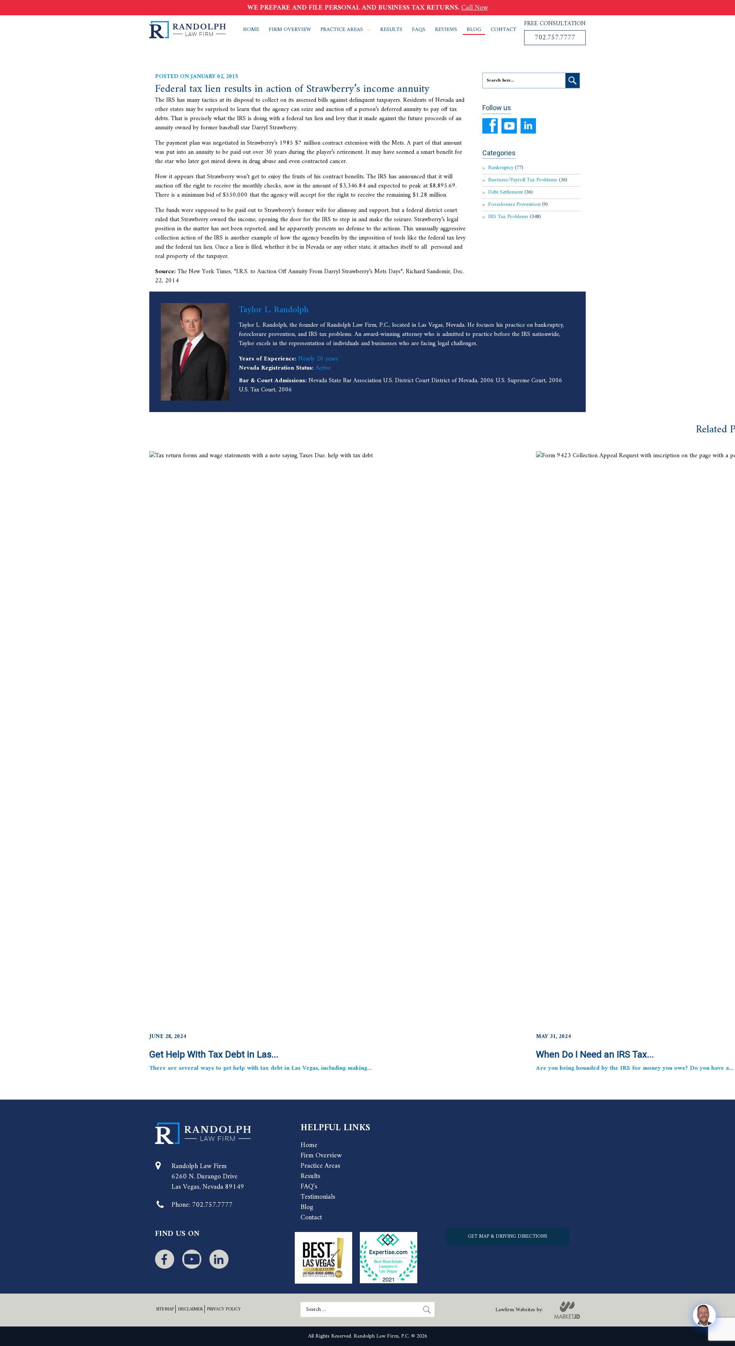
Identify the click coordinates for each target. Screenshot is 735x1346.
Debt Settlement (510, 192)
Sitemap (165, 1309)
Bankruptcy (505, 168)
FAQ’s (309, 1186)
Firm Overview (290, 29)
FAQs (418, 29)
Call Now (474, 8)
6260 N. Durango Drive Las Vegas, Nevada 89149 (208, 1182)
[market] (567, 1310)
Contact (503, 29)
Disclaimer (190, 1309)
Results (391, 29)
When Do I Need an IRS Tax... (595, 1054)
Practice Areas (341, 29)
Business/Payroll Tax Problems (527, 180)
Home (251, 29)
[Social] (164, 1259)
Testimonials (318, 1197)
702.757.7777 (555, 38)
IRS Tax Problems (514, 217)
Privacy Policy (224, 1309)
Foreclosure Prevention (518, 204)
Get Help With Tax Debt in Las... (213, 1054)
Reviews (446, 29)
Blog (474, 29)
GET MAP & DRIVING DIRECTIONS (507, 1236)
